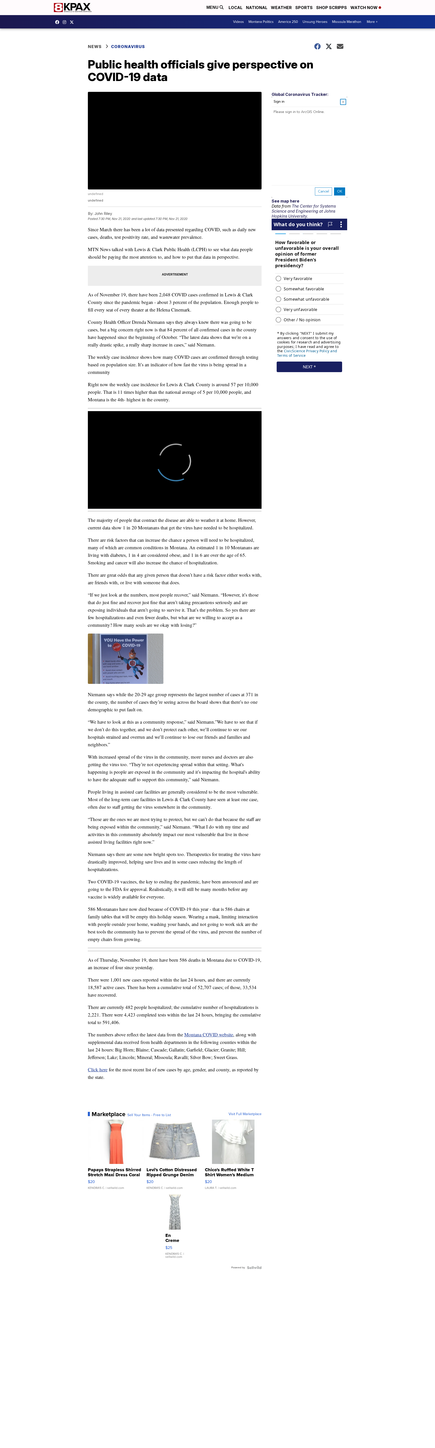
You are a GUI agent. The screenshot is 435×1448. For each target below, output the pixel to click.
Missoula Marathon (346, 21)
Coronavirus (128, 46)
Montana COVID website (208, 1034)
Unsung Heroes (315, 21)
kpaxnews (73, 22)
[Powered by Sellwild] (254, 1267)
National (256, 7)
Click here (97, 1069)
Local (235, 7)
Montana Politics (261, 21)
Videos (238, 21)
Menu (213, 7)
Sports (304, 7)
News (95, 46)
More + (372, 21)
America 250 (288, 21)
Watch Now (364, 7)
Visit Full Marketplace (245, 1114)
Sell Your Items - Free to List (149, 1115)
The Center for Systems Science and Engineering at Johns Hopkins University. (304, 211)
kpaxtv (58, 22)
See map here (285, 201)
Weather (281, 7)
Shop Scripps (331, 7)
